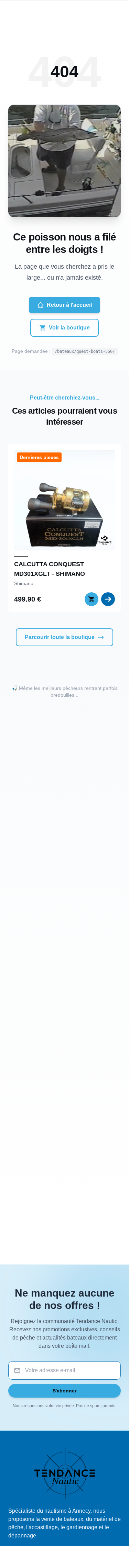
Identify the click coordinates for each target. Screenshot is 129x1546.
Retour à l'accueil (69, 305)
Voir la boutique (69, 328)
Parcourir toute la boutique (60, 637)
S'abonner (64, 1390)
